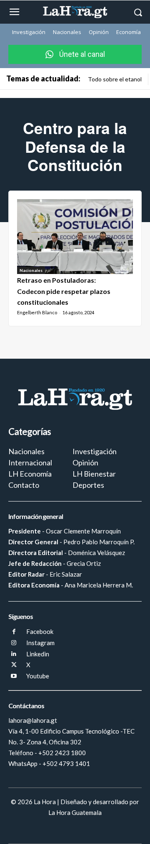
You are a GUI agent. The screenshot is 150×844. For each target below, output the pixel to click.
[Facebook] (14, 632)
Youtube (37, 676)
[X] (14, 665)
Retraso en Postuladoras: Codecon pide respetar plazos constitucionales (63, 291)
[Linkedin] (14, 654)
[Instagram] (14, 643)
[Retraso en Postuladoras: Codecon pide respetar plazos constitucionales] (75, 236)
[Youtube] (14, 676)
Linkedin (37, 654)
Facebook (39, 631)
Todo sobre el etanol (115, 79)
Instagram (40, 642)
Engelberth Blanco (37, 312)
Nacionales (31, 270)
